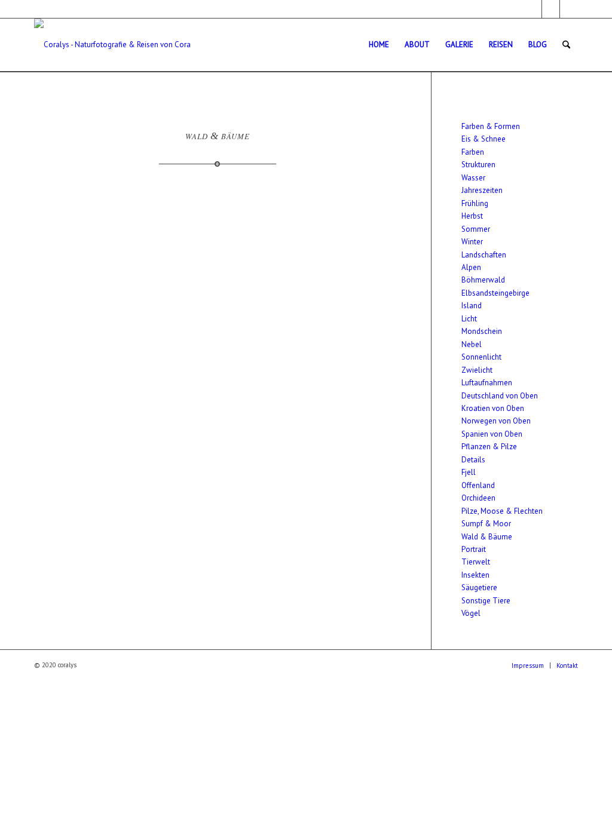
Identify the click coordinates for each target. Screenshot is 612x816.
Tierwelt (475, 562)
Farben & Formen (490, 126)
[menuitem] (379, 45)
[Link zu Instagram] (550, 9)
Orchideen (478, 498)
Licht (469, 319)
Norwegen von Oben (496, 421)
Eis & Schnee (483, 139)
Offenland (478, 485)
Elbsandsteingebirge (495, 293)
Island (471, 305)
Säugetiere (479, 587)
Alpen (471, 267)
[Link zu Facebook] (532, 9)
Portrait (473, 549)
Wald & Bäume (486, 537)
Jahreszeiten (482, 190)
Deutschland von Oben (499, 396)
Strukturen (478, 164)
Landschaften (483, 255)
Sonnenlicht (481, 357)
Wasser (473, 178)
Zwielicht (476, 370)
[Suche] (566, 45)
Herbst (472, 216)
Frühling (474, 203)
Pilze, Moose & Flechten (502, 511)
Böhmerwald (483, 280)
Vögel (471, 613)
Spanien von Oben (491, 434)
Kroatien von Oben (492, 408)
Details (473, 460)
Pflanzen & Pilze (489, 446)
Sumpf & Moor (486, 524)
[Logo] (113, 45)
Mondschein (481, 331)
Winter (472, 242)
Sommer (475, 229)
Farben (472, 152)
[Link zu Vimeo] (569, 9)
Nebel (471, 344)
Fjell (468, 472)
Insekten (475, 575)
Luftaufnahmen (486, 383)
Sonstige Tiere (485, 601)
